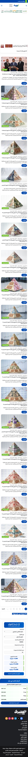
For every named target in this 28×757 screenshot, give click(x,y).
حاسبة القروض (23, 741)
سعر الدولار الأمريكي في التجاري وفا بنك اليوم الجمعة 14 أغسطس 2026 (14, 158)
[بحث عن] (26, 6)
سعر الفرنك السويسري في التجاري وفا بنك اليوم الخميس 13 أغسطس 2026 (14, 432)
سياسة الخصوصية (16, 752)
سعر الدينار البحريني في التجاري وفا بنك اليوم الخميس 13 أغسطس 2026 (14, 514)
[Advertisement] (14, 30)
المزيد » (24, 83)
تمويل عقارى (24, 737)
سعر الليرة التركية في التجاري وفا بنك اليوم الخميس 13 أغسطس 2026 (14, 322)
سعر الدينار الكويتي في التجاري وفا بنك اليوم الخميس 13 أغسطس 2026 (14, 569)
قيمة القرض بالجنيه (19, 639)
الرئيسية (23, 752)
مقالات (25, 733)
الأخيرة (3, 609)
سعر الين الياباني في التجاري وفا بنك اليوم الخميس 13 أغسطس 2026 (15, 404)
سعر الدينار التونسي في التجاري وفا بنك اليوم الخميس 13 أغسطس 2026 (14, 267)
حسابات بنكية (24, 739)
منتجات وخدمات (23, 735)
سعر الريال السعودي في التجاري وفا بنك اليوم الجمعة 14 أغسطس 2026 (14, 131)
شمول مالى (24, 728)
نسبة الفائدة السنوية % (18, 650)
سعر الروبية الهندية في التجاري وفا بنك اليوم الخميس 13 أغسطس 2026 (14, 295)
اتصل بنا (11, 755)
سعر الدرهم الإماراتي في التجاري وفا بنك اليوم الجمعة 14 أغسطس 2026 (14, 103)
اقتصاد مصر (24, 721)
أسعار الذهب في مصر (22, 743)
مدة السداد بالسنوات (19, 645)
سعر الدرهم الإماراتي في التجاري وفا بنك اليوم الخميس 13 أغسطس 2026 (14, 596)
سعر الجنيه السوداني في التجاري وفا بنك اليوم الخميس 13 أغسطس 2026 (14, 240)
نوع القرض (21, 634)
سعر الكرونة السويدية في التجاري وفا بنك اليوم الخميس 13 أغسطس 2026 (14, 185)
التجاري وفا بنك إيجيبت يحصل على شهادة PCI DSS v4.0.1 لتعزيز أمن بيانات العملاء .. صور (14, 74)
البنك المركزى (24, 723)
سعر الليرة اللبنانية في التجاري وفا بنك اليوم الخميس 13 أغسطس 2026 (14, 213)
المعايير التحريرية (7, 752)
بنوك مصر (25, 725)
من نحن (7, 755)
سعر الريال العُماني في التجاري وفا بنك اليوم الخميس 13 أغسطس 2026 (14, 487)
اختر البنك (22, 629)
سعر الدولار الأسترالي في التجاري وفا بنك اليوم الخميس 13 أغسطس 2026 (14, 350)
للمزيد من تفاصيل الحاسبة (14, 674)
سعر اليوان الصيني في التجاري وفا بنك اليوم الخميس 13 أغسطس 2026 (14, 377)
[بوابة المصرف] (14, 5)
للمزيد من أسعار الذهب (14, 703)
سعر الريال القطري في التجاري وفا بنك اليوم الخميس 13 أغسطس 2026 (14, 541)
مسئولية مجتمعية (22, 730)
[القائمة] (1, 6)
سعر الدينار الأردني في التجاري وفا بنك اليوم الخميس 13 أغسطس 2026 (14, 459)
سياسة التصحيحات (18, 755)
